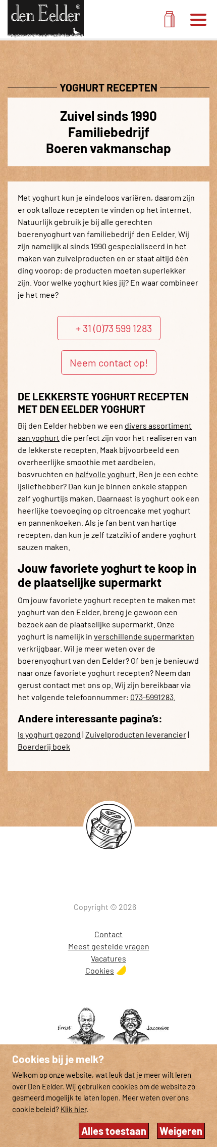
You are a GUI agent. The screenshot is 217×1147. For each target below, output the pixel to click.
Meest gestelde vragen (108, 946)
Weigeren (180, 1131)
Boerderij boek (44, 746)
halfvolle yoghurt (105, 474)
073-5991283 (152, 697)
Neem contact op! (109, 362)
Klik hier (73, 1109)
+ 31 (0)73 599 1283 (114, 328)
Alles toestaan (113, 1131)
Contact (108, 934)
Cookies (99, 970)
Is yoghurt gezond (49, 734)
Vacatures (108, 958)
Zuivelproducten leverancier (135, 734)
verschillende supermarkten (144, 636)
